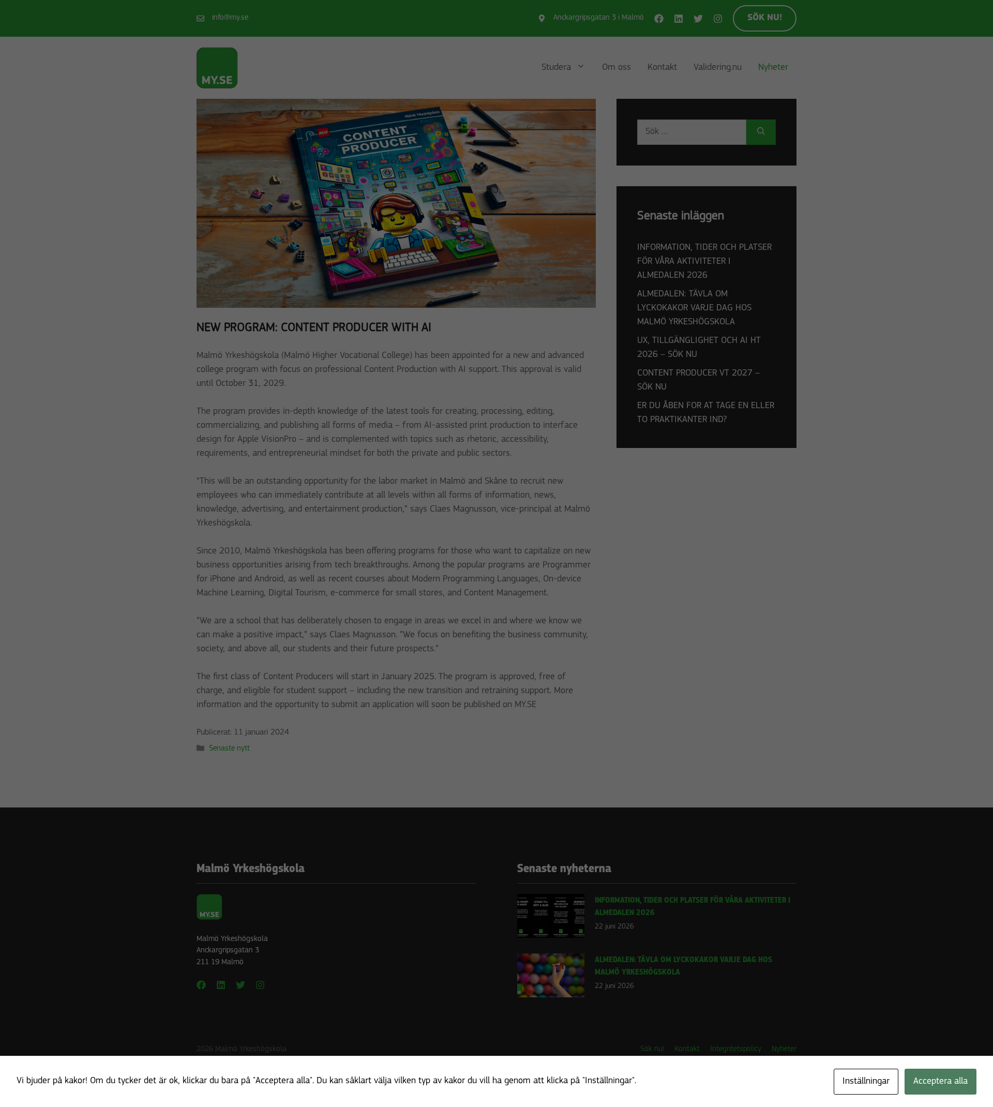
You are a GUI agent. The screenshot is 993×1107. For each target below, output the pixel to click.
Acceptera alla (940, 1081)
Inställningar (866, 1081)
